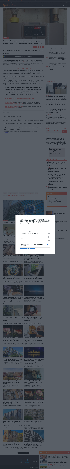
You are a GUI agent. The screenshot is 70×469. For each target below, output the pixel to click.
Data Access (35, 252)
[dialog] (35, 234)
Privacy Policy (41, 252)
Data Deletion (29, 252)
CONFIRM (28, 248)
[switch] (48, 233)
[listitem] (35, 231)
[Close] (53, 217)
